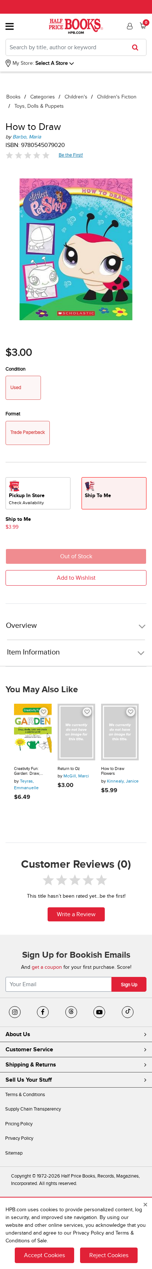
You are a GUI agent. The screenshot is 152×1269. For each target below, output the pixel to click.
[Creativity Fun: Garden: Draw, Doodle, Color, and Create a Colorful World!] (33, 732)
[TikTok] (128, 1012)
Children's (76, 97)
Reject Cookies (108, 1255)
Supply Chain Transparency (33, 1109)
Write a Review (76, 914)
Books (13, 97)
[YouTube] (99, 1012)
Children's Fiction (117, 97)
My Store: (22, 63)
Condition (15, 369)
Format (13, 414)
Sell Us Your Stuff (29, 1080)
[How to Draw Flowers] (120, 732)
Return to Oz (69, 768)
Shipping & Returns (31, 1064)
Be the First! (71, 155)
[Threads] (71, 1012)
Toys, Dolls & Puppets (39, 106)
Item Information (33, 652)
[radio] (38, 493)
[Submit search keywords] (137, 47)
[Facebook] (43, 1012)
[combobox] (76, 47)
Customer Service (29, 1049)
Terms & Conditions (25, 1095)
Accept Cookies (44, 1255)
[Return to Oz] (76, 732)
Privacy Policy (19, 1138)
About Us (18, 1034)
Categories (42, 97)
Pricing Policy (18, 1124)
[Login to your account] (128, 26)
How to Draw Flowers (112, 771)
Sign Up (129, 985)
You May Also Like (42, 689)
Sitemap (14, 1153)
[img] (28, 155)
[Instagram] (15, 1012)
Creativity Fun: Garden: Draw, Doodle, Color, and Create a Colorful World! (30, 771)
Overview (21, 626)
